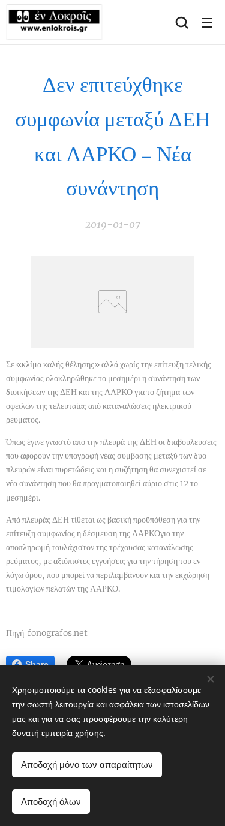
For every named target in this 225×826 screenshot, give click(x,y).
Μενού (207, 22)
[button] (182, 22)
